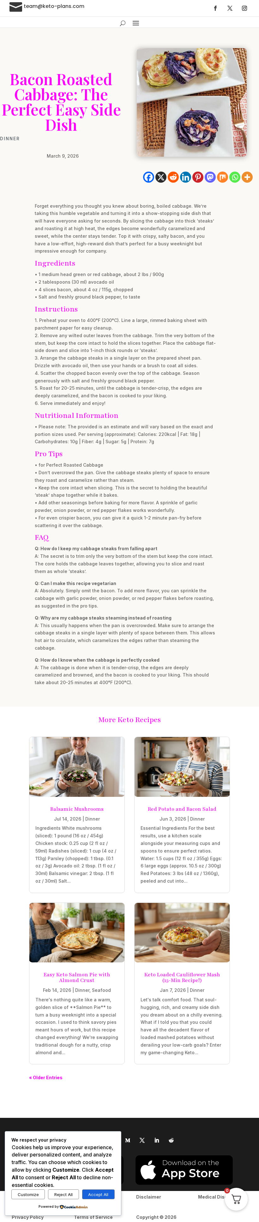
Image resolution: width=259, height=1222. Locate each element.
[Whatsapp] (234, 177)
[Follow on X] (230, 8)
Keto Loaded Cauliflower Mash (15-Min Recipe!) (182, 977)
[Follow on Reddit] (171, 1140)
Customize (28, 1194)
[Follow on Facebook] (215, 8)
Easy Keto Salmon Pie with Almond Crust (77, 977)
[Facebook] (148, 177)
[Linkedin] (185, 177)
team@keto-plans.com (54, 6)
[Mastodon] (210, 177)
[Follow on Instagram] (244, 8)
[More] (247, 177)
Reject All (63, 1194)
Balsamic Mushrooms (77, 809)
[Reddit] (173, 177)
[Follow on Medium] (128, 1140)
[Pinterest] (197, 177)
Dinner (10, 138)
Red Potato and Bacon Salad (182, 809)
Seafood (101, 990)
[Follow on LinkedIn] (157, 1140)
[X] (160, 177)
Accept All (98, 1194)
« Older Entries (46, 1077)
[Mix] (222, 177)
